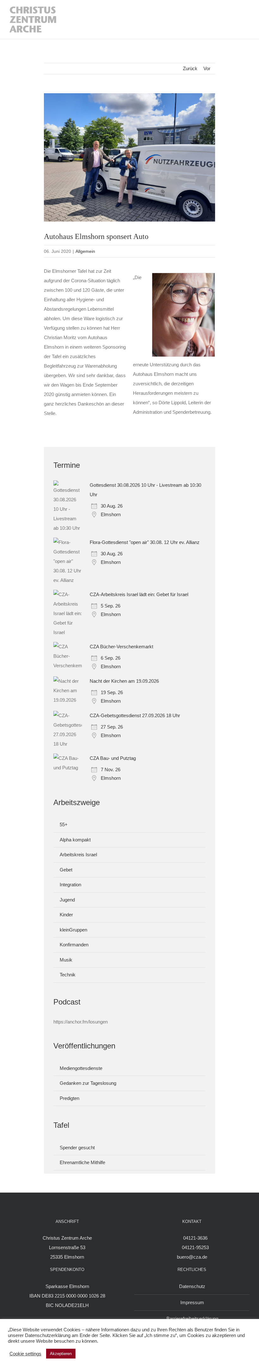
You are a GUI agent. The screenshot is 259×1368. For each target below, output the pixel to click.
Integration (70, 884)
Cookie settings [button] (25, 1353)
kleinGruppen (73, 929)
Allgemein (85, 251)
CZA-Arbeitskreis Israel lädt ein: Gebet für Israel (139, 594)
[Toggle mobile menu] (243, 19)
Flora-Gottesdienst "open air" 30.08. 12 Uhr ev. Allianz (145, 542)
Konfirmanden (74, 944)
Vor (206, 68)
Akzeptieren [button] (61, 1353)
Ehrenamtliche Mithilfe (82, 1162)
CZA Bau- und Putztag (113, 758)
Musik (66, 959)
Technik (67, 974)
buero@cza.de (192, 1257)
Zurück (190, 68)
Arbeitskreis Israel (78, 854)
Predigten (69, 1098)
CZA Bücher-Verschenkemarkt (121, 646)
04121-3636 (195, 1238)
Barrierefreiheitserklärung (192, 1318)
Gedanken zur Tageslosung (88, 1083)
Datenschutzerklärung (47, 1335)
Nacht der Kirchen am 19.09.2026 (124, 681)
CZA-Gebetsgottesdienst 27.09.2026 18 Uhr (135, 715)
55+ (64, 824)
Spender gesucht (77, 1147)
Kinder (66, 914)
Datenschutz (192, 1286)
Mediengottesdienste (81, 1068)
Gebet (66, 869)
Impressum (192, 1302)
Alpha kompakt (75, 839)
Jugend (67, 899)
